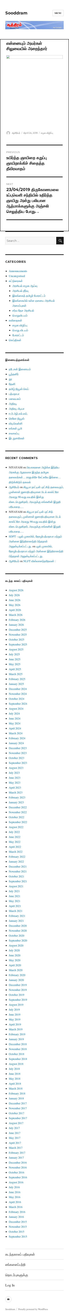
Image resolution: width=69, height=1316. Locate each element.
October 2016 (16, 1172)
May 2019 (14, 1019)
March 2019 (15, 1029)
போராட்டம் (18, 335)
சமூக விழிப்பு (47, 132)
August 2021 (16, 886)
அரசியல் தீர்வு (20, 291)
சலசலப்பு (14, 433)
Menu (58, 13)
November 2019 (18, 990)
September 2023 (18, 763)
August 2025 (16, 649)
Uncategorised (17, 276)
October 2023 (16, 758)
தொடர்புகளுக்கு (16, 1275)
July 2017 (14, 1128)
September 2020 (18, 940)
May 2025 (14, 664)
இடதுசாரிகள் (16, 438)
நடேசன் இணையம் (20, 369)
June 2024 (14, 718)
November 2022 (18, 812)
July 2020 (14, 950)
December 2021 (18, 866)
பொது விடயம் (20, 330)
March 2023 (15, 792)
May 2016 (14, 1197)
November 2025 (18, 634)
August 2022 (16, 827)
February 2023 (17, 797)
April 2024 (15, 728)
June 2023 (14, 777)
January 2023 (16, 802)
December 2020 (18, 925)
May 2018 (14, 1078)
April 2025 (15, 669)
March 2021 (15, 911)
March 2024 (15, 733)
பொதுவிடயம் (19, 315)
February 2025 (17, 679)
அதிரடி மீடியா (16, 408)
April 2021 (15, 906)
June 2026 (14, 600)
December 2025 (18, 629)
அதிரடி (13, 403)
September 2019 (18, 999)
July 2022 (14, 832)
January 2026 (16, 624)
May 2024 (14, 723)
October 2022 (16, 817)
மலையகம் (15, 399)
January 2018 (16, 1098)
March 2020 (15, 970)
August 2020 (16, 945)
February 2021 (17, 916)
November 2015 (18, 1226)
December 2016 (18, 1162)
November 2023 (18, 753)
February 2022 (17, 856)
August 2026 (16, 590)
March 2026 (15, 615)
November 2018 (18, 1049)
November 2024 (18, 694)
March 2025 (15, 674)
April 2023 (15, 787)
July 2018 (14, 1069)
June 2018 (14, 1073)
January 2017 (16, 1157)
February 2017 (17, 1152)
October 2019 (16, 995)
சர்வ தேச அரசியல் (23, 310)
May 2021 (14, 901)
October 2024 (16, 698)
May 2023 (14, 782)
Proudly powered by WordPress (33, 1309)
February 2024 (17, 738)
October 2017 (16, 1113)
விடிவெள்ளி (15, 423)
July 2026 (14, 595)
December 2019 (18, 985)
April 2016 (15, 1202)
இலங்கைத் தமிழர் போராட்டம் (28, 295)
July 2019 (14, 1009)
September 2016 (18, 1177)
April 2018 (15, 1083)
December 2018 (18, 1044)
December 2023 (18, 748)
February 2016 (17, 1212)
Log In (10, 1285)
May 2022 (14, 842)
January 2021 (16, 921)
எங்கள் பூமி (15, 428)
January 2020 (16, 980)
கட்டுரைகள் (16, 281)
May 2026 (14, 605)
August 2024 (16, 708)
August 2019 (16, 1004)
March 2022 (15, 851)
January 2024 (16, 743)
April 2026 (15, 610)
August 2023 (16, 768)
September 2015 (18, 1236)
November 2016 (18, 1167)
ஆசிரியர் (16, 132)
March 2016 (15, 1207)
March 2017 (15, 1147)
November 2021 (18, 871)
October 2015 (16, 1231)
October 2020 (16, 935)
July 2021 (14, 891)
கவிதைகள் (15, 320)
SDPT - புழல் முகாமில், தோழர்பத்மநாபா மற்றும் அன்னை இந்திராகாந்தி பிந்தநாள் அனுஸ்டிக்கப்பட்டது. (35, 541)
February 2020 (17, 975)
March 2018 (15, 1088)
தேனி (12, 384)
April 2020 (15, 965)
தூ (10, 379)
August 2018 (16, 1064)
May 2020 (14, 960)
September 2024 (18, 703)
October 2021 (16, 876)
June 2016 (14, 1192)
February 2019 (17, 1034)
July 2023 (14, 772)
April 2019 (15, 1024)
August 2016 (16, 1182)
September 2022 (18, 822)
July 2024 (14, 713)
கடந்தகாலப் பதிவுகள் (20, 1254)
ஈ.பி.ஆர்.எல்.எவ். (18, 413)
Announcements (18, 271)
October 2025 (16, 639)
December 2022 (18, 807)
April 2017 (15, 1143)
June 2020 (14, 955)
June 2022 (14, 837)
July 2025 (14, 654)
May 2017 (14, 1138)
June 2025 (14, 659)
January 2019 (16, 1039)
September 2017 (18, 1118)
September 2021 (18, 881)
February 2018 (17, 1093)
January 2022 (16, 861)
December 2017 (18, 1103)
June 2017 (14, 1133)
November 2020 (18, 930)
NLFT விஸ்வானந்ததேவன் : (39, 561)
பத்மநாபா (14, 394)
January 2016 (16, 1217)
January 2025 (16, 684)
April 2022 (15, 846)
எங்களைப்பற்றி (15, 1264)
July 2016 (14, 1187)
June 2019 (14, 1014)
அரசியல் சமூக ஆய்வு (24, 286)
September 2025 (18, 644)
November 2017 (18, 1108)
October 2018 (16, 1054)
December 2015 (18, 1221)
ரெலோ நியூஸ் (16, 418)
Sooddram (16, 13)
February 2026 (17, 620)
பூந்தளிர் (14, 374)
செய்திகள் (15, 340)
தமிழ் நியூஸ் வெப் (19, 389)
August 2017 (16, 1123)
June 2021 (14, 896)
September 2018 (18, 1059)
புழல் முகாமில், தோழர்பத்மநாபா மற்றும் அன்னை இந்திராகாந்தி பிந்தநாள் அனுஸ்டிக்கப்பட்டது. (36, 551)
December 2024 (18, 689)
